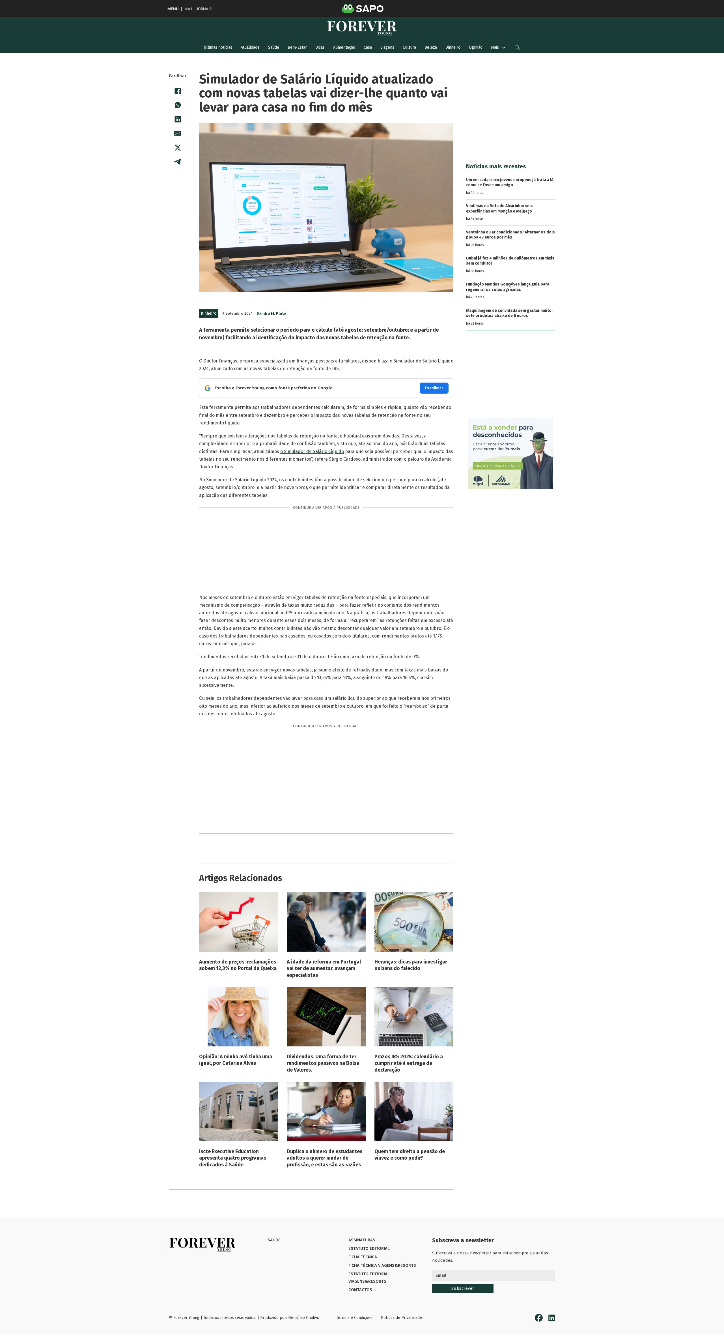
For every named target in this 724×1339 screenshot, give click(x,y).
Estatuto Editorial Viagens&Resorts (368, 1277)
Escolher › (434, 388)
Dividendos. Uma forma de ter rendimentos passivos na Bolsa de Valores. (323, 1063)
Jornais (204, 9)
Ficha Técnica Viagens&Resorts (382, 1265)
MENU (172, 9)
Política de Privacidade (401, 1317)
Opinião (475, 47)
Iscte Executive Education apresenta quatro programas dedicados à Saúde (232, 1158)
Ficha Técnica (362, 1256)
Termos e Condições (354, 1317)
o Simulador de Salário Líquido (312, 451)
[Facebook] (177, 90)
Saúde (273, 47)
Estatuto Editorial (368, 1248)
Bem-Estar (297, 47)
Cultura (409, 47)
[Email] (177, 133)
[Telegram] (177, 161)
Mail (188, 9)
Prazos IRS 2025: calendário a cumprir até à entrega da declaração (408, 1063)
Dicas (320, 47)
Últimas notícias (218, 47)
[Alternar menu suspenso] (504, 48)
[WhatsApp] (177, 105)
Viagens (387, 47)
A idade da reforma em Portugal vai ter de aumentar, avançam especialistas (324, 968)
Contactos (360, 1289)
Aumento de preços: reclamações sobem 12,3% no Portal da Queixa (238, 965)
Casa (368, 47)
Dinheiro (452, 47)
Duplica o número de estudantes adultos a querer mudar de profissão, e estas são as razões (324, 1158)
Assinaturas (361, 1240)
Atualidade (250, 47)
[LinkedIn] (177, 119)
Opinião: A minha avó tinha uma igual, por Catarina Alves (235, 1059)
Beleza (431, 47)
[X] (177, 147)
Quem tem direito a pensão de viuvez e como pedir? (409, 1154)
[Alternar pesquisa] (517, 47)
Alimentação (344, 47)
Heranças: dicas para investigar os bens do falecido (410, 965)
